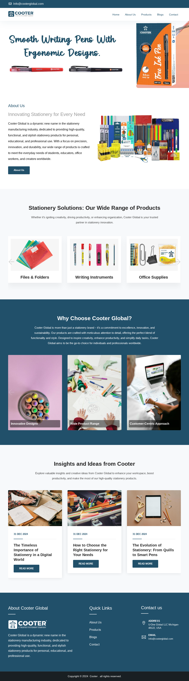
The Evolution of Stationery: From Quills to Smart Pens (153, 550)
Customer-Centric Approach (149, 423)
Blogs (160, 14)
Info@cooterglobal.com (28, 3)
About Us (130, 14)
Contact (173, 14)
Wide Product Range (84, 423)
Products (146, 14)
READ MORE (26, 568)
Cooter (94, 676)
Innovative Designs (24, 423)
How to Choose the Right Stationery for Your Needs (90, 550)
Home (115, 14)
